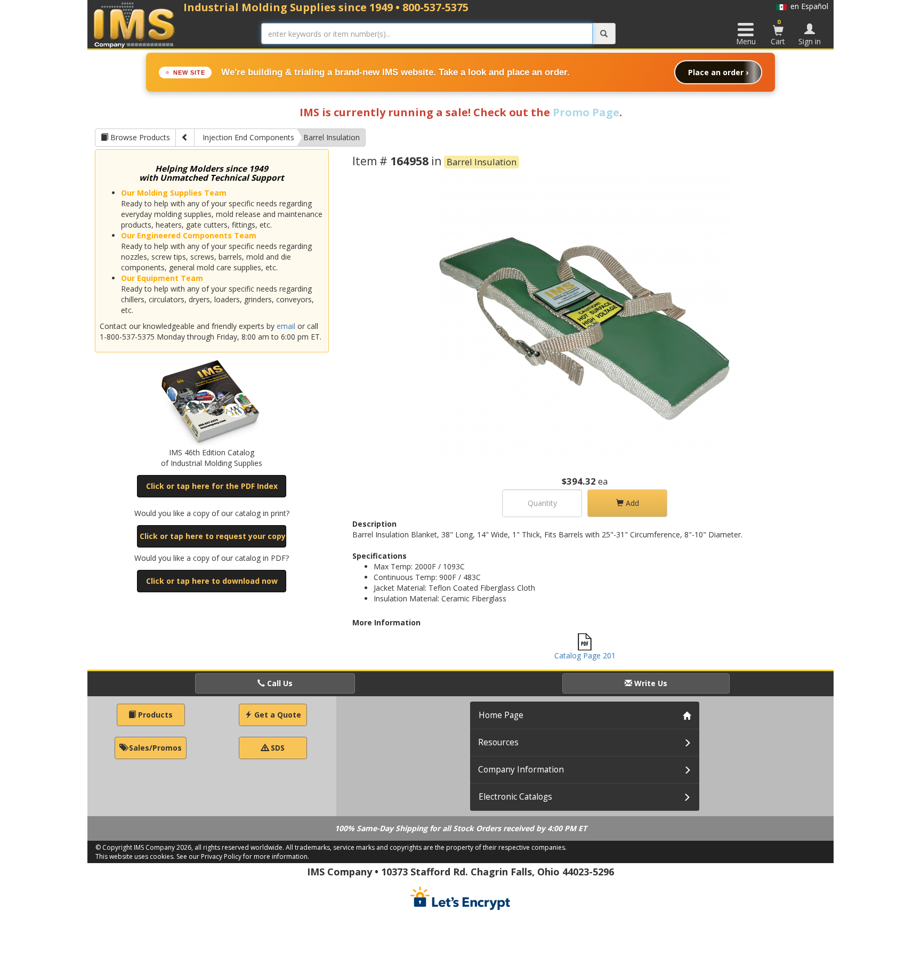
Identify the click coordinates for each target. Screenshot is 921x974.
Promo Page (586, 112)
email (286, 326)
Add (631, 503)
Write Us (649, 683)
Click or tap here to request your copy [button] (213, 536)
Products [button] (154, 715)
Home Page (501, 715)
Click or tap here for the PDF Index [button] (212, 486)
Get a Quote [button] (276, 715)
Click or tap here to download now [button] (212, 581)
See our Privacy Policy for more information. (242, 856)
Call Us (279, 683)
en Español (807, 6)
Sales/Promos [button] (154, 748)
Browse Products (139, 137)
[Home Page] (134, 25)
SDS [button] (277, 748)
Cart (778, 32)
